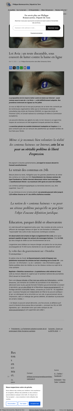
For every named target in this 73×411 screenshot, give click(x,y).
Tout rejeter (23, 403)
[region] (23, 395)
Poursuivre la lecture (36, 33)
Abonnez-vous (53, 28)
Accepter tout (35, 403)
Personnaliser (12, 403)
